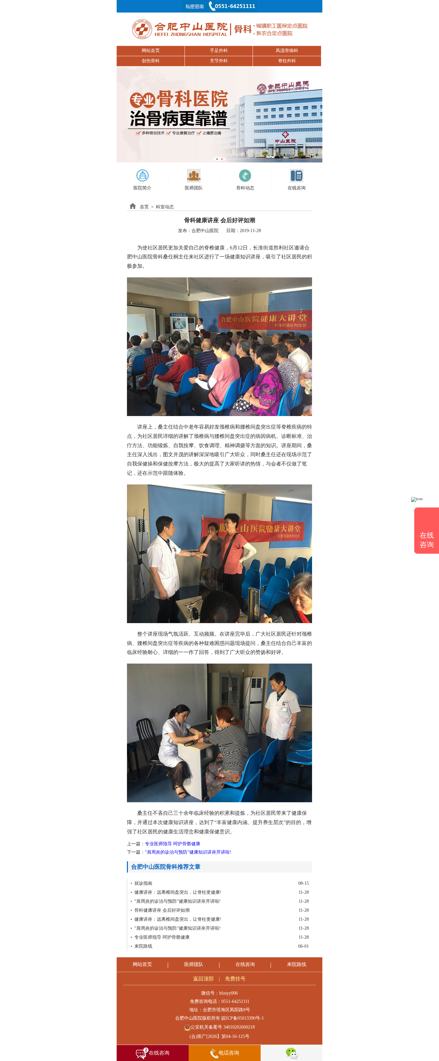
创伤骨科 (151, 60)
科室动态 (165, 206)
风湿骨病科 (287, 50)
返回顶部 (203, 978)
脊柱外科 (287, 60)
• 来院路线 (141, 946)
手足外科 (219, 50)
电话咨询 (229, 1053)
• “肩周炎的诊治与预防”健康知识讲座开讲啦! (175, 901)
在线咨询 (245, 964)
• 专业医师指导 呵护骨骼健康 (160, 937)
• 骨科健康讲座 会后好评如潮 (160, 910)
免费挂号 (235, 978)
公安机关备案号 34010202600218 (223, 1027)
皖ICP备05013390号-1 (242, 1018)
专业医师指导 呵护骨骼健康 (172, 843)
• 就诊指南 (141, 883)
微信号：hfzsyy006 (219, 993)
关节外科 (219, 60)
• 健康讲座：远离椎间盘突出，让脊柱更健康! (175, 892)
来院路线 (296, 964)
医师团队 (193, 964)
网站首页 (151, 50)
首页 (144, 206)
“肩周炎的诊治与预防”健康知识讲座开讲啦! (188, 852)
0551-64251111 (235, 1001)
